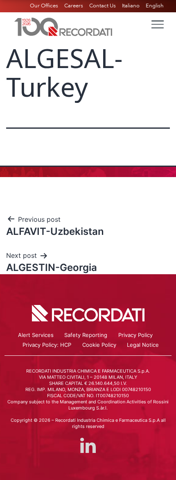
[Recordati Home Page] (63, 26)
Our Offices (44, 5)
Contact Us (102, 5)
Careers (73, 5)
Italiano (131, 5)
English (155, 5)
